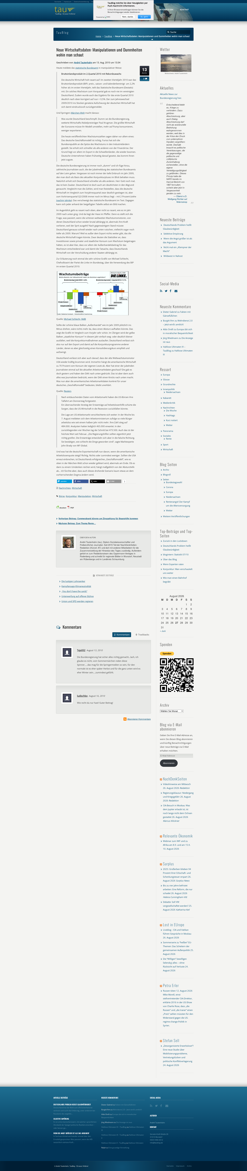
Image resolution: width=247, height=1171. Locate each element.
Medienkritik (169, 402)
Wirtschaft (77, 488)
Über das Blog (170, 559)
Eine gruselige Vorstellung (118, 1147)
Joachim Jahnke (63, 200)
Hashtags (170, 415)
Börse (62, 496)
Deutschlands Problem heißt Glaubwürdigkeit (72, 1105)
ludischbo (82, 695)
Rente (169, 438)
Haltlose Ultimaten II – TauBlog (113, 1143)
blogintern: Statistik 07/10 (176, 554)
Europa (166, 374)
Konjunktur (71, 496)
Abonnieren (169, 763)
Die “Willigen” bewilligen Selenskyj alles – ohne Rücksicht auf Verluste (175, 962)
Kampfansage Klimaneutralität (76, 586)
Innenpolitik (169, 389)
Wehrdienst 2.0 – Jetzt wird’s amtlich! (127, 1109)
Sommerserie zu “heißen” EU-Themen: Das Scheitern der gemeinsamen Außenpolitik (177, 946)
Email (176, 290)
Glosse (166, 379)
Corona (169, 487)
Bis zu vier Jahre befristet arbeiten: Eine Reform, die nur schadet (177, 889)
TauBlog (108, 36)
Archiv (166, 469)
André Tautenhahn (83, 62)
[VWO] (108, 17)
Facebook (171, 290)
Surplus (168, 863)
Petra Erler (171, 985)
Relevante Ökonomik (178, 835)
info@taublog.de (156, 1142)
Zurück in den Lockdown (175, 540)
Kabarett (167, 397)
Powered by (100, 17)
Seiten (166, 479)
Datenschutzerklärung (81, 2)
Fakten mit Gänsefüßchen (125, 1105)
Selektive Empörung (173, 233)
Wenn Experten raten (173, 564)
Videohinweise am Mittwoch (177, 784)
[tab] (121, 634)
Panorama (168, 431)
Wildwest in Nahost (173, 256)
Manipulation (84, 496)
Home (98, 36)
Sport (165, 444)
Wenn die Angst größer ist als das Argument (71, 1133)
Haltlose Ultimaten (136, 1143)
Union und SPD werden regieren (77, 601)
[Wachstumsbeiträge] (92, 315)
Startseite (170, 1166)
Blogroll (167, 474)
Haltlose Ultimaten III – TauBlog (113, 1135)
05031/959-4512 (156, 1140)
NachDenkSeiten (175, 778)
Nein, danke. (128, 17)
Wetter (169, 425)
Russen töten (169, 990)
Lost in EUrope (173, 924)
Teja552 (81, 650)
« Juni (163, 630)
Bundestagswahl (174, 482)
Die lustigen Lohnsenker (73, 581)
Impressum (180, 1166)
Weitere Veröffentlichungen (176, 516)
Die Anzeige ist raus (124, 1122)
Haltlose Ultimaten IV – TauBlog (113, 1127)
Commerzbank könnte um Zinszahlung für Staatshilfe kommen (98, 518)
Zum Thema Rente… (77, 523)
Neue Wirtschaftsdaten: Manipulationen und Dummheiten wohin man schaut (99, 52)
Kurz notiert (172, 420)
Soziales (167, 435)
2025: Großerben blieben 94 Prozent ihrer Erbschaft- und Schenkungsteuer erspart (177, 873)
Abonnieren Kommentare (139, 718)
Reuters (67, 391)
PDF (72, 507)
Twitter (166, 290)
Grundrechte (169, 384)
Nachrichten (65, 488)
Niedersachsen (173, 392)
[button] (64, 481)
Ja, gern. (144, 17)
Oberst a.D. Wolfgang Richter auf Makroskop (177, 199)
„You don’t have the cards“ (74, 591)
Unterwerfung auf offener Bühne (77, 596)
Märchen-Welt (78, 112)
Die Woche (171, 410)
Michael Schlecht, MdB (75, 319)
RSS (161, 290)
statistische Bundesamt (86, 67)
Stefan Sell (171, 1040)
